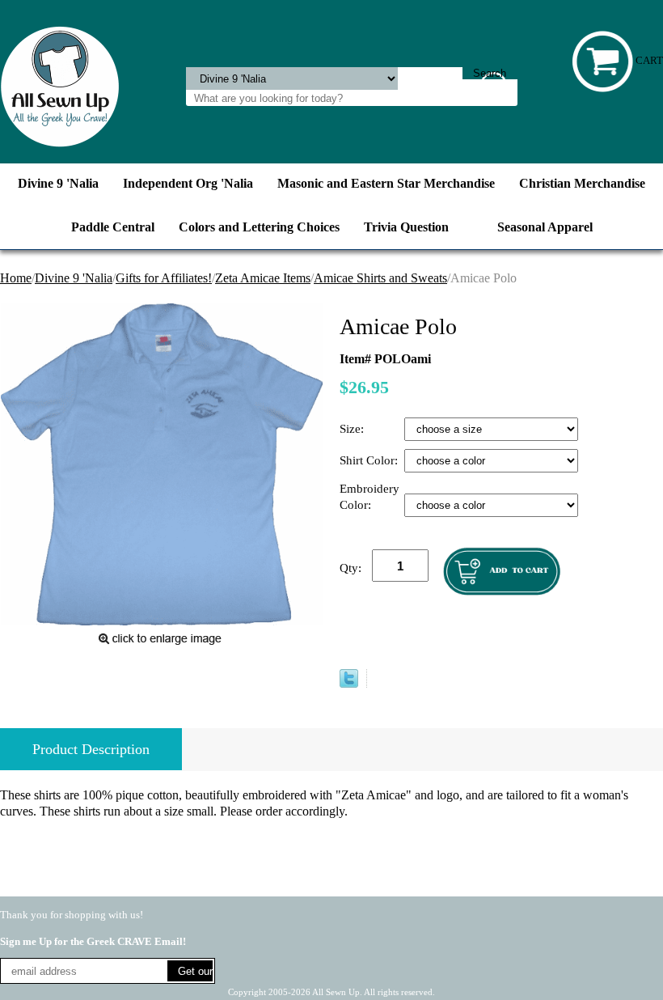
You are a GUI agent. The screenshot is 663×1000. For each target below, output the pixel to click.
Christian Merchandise (582, 183)
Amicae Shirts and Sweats (380, 278)
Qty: (350, 567)
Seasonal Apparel (545, 227)
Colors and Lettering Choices (259, 227)
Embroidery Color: (369, 496)
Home (16, 278)
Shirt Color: (370, 460)
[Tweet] (349, 683)
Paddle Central (112, 227)
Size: (353, 428)
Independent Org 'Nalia (188, 183)
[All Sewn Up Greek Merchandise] (60, 85)
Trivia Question (406, 227)
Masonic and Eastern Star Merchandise (386, 183)
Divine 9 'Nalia (58, 183)
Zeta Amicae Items (262, 278)
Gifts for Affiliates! (164, 278)
